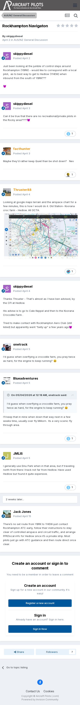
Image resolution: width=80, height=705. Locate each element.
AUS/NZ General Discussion (31, 39)
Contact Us (33, 691)
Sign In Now (40, 628)
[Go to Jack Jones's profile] (7, 514)
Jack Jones (22, 512)
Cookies (48, 691)
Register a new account (40, 603)
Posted (21, 58)
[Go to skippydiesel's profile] (7, 56)
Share (20, 651)
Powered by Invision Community (40, 699)
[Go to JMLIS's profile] (7, 456)
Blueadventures (25, 378)
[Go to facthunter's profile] (7, 151)
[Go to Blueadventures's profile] (7, 381)
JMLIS (18, 453)
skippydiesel (14, 36)
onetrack (20, 344)
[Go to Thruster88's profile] (7, 192)
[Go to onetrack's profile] (7, 347)
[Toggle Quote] (8, 395)
